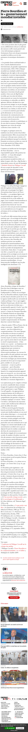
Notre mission (5, 713)
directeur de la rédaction (18, 580)
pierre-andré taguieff (8, 559)
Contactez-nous (19, 713)
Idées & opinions (5, 706)
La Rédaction (20, 27)
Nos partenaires (6, 717)
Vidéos (16, 702)
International (4, 705)
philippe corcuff (20, 558)
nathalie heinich (12, 558)
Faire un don (19, 717)
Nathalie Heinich (7, 165)
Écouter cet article (7, 23)
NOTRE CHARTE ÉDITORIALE (5, 715)
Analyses (3, 702)
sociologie (16, 559)
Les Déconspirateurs (19, 708)
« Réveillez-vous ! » (18, 706)
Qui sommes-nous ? (6, 711)
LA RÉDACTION (7, 573)
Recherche (20, 711)
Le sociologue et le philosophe (12, 499)
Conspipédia (4, 708)
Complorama (17, 705)
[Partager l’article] (2, 27)
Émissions (16, 703)
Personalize (20, 728)
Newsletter (18, 716)
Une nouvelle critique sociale (13, 497)
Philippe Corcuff (20, 165)
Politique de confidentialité (5, 721)
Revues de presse (18, 709)
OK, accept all (10, 728)
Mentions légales (6, 719)
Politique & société (5, 703)
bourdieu (5, 558)
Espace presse (18, 714)
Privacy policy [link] (14, 730)
